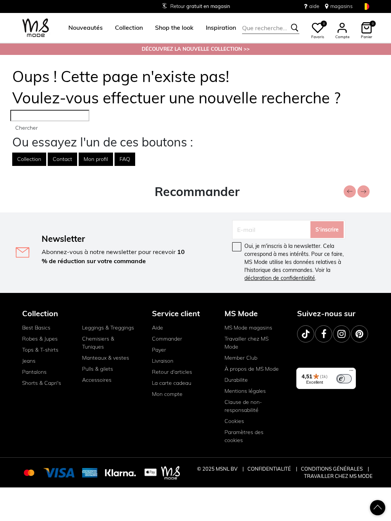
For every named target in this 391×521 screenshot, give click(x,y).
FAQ (125, 159)
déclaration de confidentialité (279, 278)
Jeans (29, 360)
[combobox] (270, 28)
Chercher (26, 127)
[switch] (344, 378)
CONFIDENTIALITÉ (269, 469)
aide (314, 6)
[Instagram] (341, 334)
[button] (85, 28)
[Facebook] (323, 334)
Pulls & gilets (97, 368)
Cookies (234, 421)
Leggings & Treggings (108, 327)
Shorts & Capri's (41, 382)
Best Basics (36, 327)
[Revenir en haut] (377, 507)
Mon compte (167, 394)
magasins (341, 6)
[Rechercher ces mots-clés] (294, 27)
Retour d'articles (172, 371)
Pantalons (34, 371)
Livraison (162, 360)
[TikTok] (305, 334)
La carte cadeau (171, 382)
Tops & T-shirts (40, 349)
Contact (62, 159)
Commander (167, 338)
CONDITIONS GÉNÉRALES (332, 469)
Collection (29, 159)
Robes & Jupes (40, 338)
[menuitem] (82, 28)
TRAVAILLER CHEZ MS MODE (338, 476)
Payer (159, 349)
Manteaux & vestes (105, 357)
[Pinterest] (359, 334)
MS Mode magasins (248, 327)
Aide (157, 327)
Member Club (241, 357)
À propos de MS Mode (252, 368)
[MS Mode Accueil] (35, 28)
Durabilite (236, 379)
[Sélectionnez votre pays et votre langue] (365, 6)
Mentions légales (245, 391)
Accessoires (96, 379)
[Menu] (351, 372)
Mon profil (96, 159)
